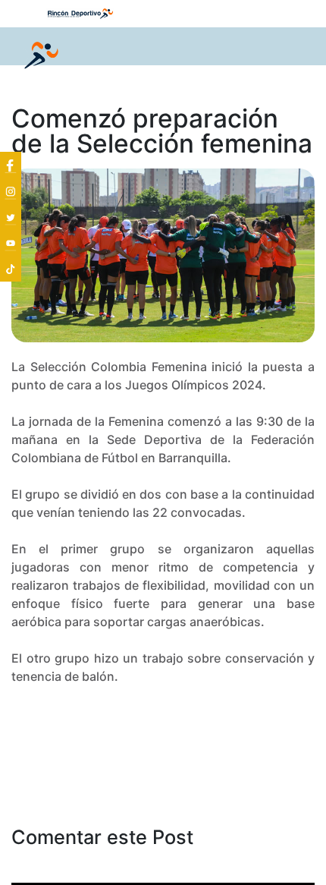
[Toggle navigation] (292, 56)
